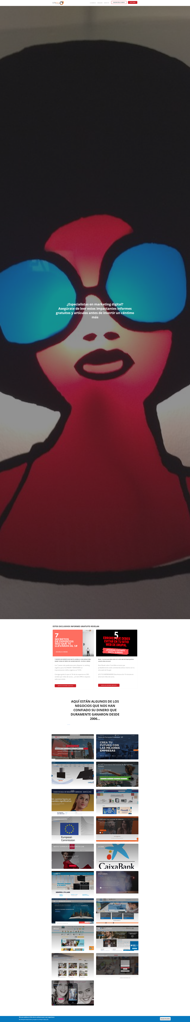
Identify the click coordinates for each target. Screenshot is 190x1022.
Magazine (100, 2)
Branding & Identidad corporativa (62, 958)
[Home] (58, 3)
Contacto (106, 2)
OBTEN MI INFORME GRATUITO (65, 685)
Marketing (100, 876)
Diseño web (56, 739)
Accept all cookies (165, 1018)
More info (45, 1019)
